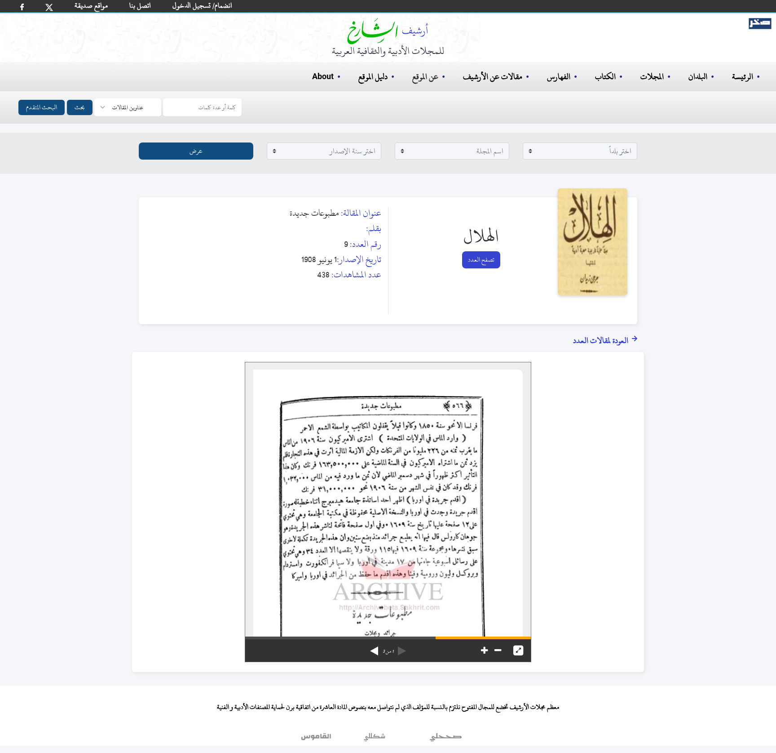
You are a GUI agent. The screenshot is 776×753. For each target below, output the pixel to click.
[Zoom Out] (497, 650)
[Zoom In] (484, 650)
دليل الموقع (373, 76)
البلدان (697, 76)
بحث (80, 107)
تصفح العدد (481, 260)
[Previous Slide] (402, 647)
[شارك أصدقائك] (22, 7)
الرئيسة (742, 76)
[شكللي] (374, 739)
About (323, 77)
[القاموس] (317, 739)
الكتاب (605, 76)
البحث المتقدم (41, 107)
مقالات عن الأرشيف (492, 76)
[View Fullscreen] (518, 650)
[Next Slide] (374, 647)
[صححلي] (445, 739)
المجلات (652, 76)
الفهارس (558, 76)
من (388, 651)
